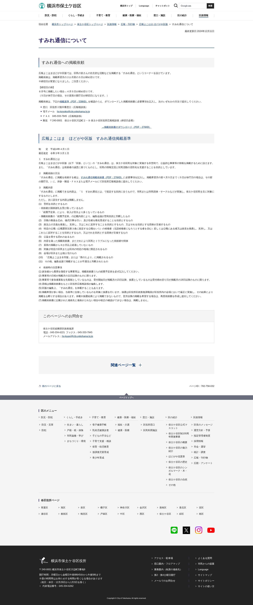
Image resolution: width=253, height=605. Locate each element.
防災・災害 (47, 424)
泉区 (83, 507)
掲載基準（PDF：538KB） (74, 101)
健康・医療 (123, 430)
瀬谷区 (44, 514)
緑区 (181, 514)
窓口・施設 (148, 417)
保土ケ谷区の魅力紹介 (178, 449)
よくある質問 (205, 558)
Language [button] (144, 6)
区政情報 (112, 24)
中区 (122, 514)
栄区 (201, 507)
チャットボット (162, 6)
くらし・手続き (74, 417)
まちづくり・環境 (76, 441)
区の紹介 (172, 417)
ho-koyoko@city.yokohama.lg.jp (73, 111)
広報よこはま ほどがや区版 (153, 24)
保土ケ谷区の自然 (178, 479)
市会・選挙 (200, 446)
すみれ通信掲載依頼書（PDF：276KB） (102, 177)
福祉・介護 (123, 424)
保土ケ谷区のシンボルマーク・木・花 (178, 470)
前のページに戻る (51, 386)
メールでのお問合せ (164, 580)
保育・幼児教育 (100, 446)
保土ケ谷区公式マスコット (178, 426)
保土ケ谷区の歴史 (178, 462)
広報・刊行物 (128, 24)
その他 (172, 485)
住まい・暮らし (75, 424)
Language (203, 569)
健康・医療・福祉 (126, 417)
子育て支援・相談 (101, 441)
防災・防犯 (47, 417)
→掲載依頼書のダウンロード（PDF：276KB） (126, 127)
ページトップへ (126, 397)
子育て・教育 (99, 417)
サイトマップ (205, 575)
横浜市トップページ (62, 24)
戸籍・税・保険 (75, 430)
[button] (126, 365)
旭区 (63, 507)
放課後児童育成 (100, 452)
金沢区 (143, 507)
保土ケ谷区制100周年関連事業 (179, 435)
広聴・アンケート (203, 463)
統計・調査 (200, 452)
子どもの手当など (101, 435)
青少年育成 (98, 457)
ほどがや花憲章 (177, 456)
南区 (201, 514)
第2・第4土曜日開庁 (165, 575)
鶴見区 (84, 514)
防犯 (44, 430)
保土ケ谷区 (165, 514)
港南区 (162, 507)
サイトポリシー (206, 580)
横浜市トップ (126, 6)
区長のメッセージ (203, 424)
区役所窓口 (149, 424)
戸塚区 (103, 514)
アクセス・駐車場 (163, 558)
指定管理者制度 (202, 435)
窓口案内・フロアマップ (167, 563)
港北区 (182, 507)
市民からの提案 (206, 563)
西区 (142, 514)
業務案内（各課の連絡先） (168, 569)
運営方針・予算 (202, 430)
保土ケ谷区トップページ (90, 24)
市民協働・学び (75, 435)
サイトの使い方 (206, 586)
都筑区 (64, 514)
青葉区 (44, 507)
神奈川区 (124, 507)
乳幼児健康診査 (100, 430)
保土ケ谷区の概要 (178, 442)
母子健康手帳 (99, 424)
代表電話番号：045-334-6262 (57, 586)
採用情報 (198, 441)
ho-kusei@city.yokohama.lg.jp (77, 336)
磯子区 (103, 507)
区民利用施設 (150, 430)
